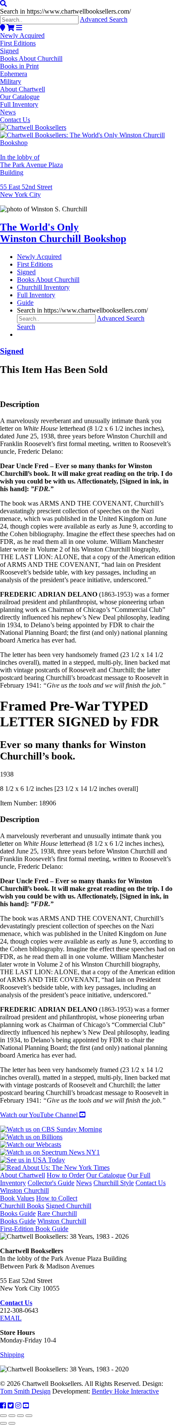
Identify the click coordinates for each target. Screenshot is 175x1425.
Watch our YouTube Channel (39, 1114)
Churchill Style (113, 1182)
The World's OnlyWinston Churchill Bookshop (63, 233)
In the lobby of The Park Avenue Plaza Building (31, 165)
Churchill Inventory (43, 287)
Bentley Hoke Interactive (125, 1391)
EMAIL (11, 1318)
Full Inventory (19, 104)
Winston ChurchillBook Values (24, 1194)
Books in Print (19, 66)
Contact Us (15, 119)
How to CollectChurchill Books (38, 1202)
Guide (25, 302)
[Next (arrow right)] (11, 1423)
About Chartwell (22, 89)
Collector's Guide (51, 1182)
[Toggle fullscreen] (11, 1415)
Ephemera (13, 73)
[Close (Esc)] (28, 1415)
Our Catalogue (20, 96)
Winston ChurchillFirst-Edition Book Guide (43, 1224)
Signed (9, 50)
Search (26, 326)
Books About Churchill (31, 58)
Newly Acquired (22, 35)
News (8, 112)
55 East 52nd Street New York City (26, 190)
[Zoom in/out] (3, 1415)
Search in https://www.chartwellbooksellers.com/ (65, 11)
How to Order (66, 1175)
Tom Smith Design (25, 1391)
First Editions (18, 43)
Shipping (12, 1354)
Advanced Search (103, 19)
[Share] (20, 1415)
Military (10, 81)
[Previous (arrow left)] (3, 1423)
